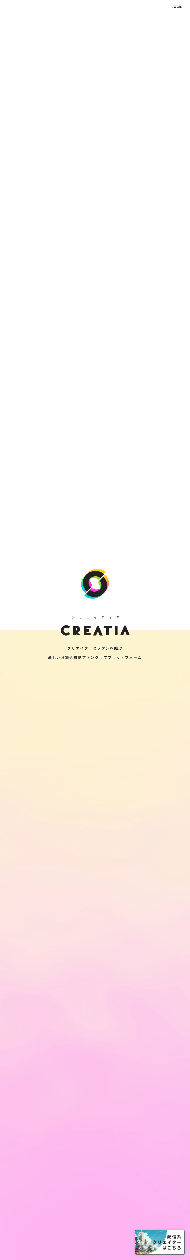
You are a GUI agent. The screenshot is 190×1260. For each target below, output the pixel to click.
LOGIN (177, 7)
